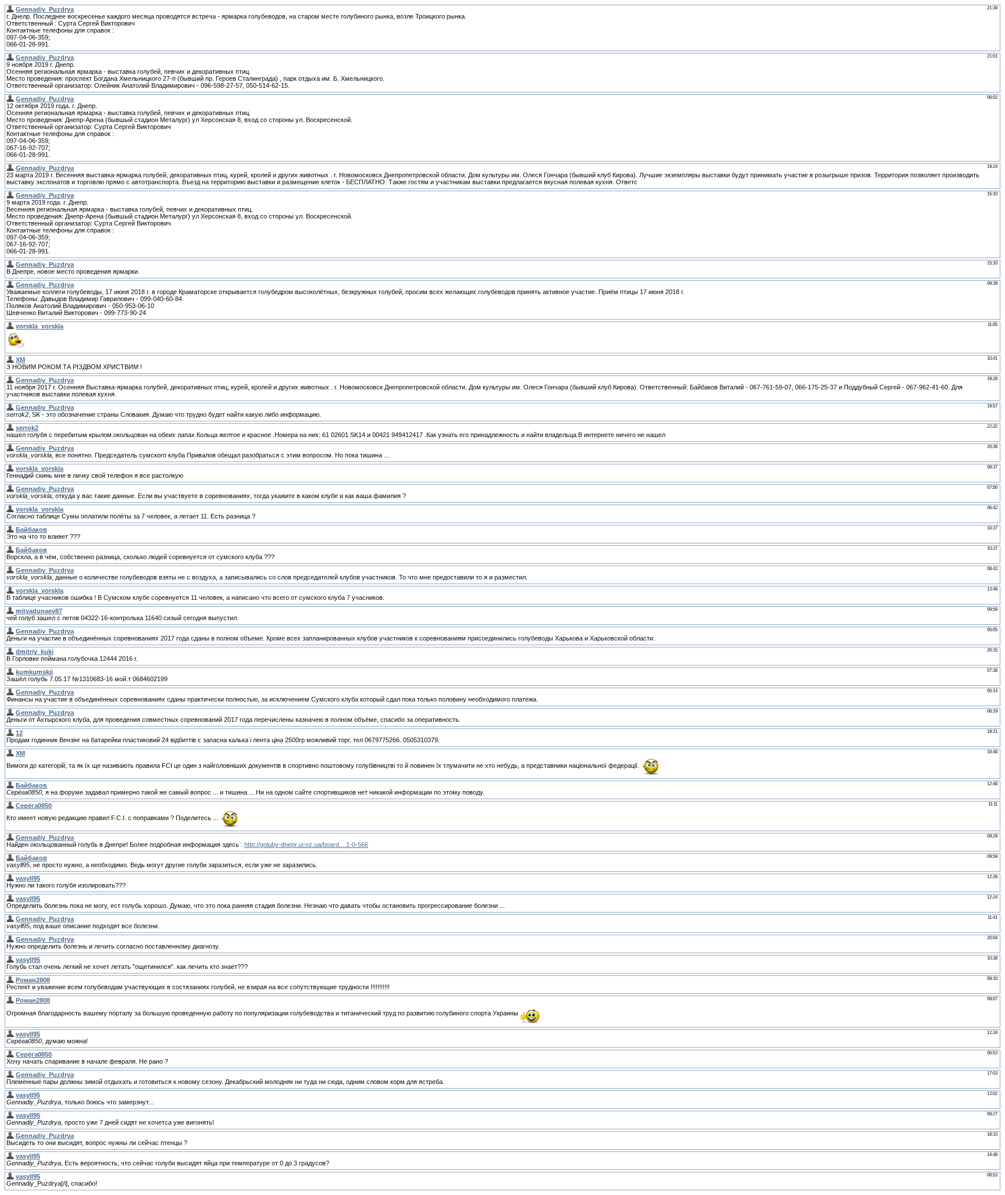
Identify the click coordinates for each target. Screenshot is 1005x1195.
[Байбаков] (10, 529)
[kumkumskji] (10, 671)
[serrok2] (10, 427)
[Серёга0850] (10, 805)
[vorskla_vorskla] (10, 326)
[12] (10, 732)
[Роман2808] (10, 979)
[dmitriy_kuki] (10, 651)
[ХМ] (10, 359)
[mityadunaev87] (10, 610)
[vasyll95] (10, 878)
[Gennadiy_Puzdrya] (10, 9)
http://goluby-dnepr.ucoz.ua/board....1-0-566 (306, 844)
